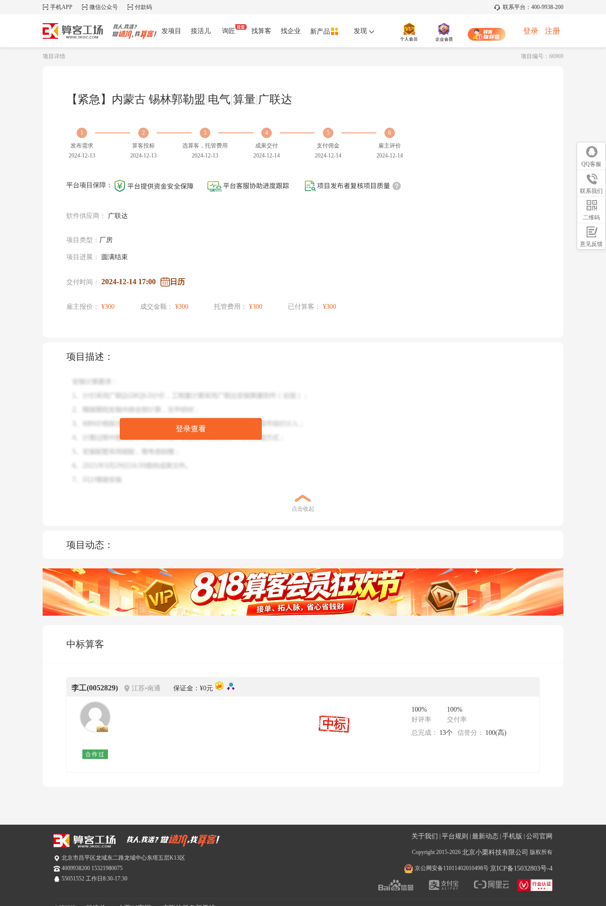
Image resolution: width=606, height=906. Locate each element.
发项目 (171, 31)
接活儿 (201, 31)
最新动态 (485, 836)
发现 (361, 31)
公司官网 (539, 836)
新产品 (320, 31)
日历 (177, 282)
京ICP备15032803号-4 (521, 868)
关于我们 (424, 836)
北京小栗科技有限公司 (495, 852)
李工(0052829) (94, 688)
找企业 (291, 31)
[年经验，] (95, 716)
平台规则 (455, 836)
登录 (530, 31)
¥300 (108, 306)
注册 (552, 31)
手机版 (512, 836)
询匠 (228, 31)
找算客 (261, 31)
